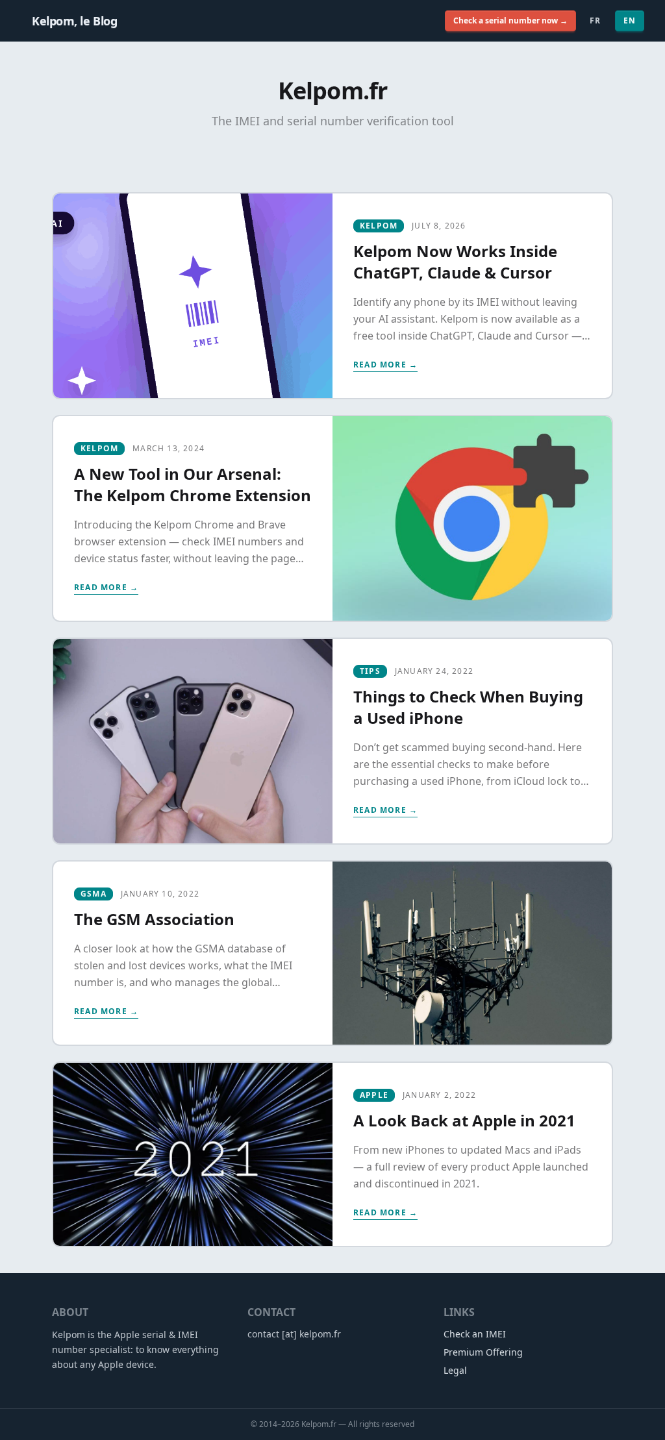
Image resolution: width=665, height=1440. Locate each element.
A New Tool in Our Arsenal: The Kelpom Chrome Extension (192, 484)
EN (629, 20)
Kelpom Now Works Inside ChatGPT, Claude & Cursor (455, 261)
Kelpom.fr (318, 1424)
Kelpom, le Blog (74, 21)
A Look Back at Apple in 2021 (464, 1120)
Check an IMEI (475, 1334)
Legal (455, 1370)
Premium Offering (483, 1352)
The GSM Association (154, 919)
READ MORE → (385, 365)
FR (595, 20)
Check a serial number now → (510, 20)
